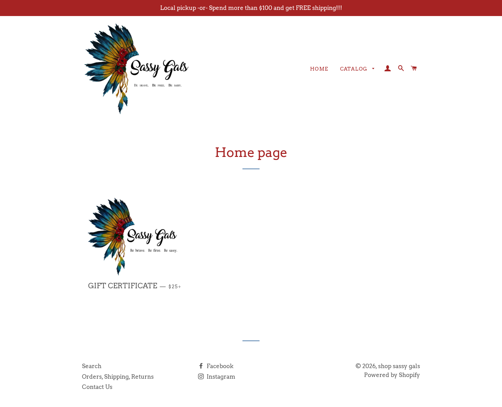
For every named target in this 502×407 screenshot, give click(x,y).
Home (319, 69)
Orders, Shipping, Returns (118, 376)
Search (91, 366)
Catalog (354, 69)
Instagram (220, 376)
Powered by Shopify (392, 375)
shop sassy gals (399, 366)
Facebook (219, 366)
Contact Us (97, 386)
